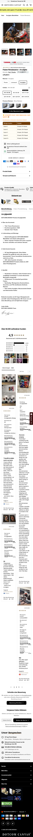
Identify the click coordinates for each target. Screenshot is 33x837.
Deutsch (21, 811)
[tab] (6, 209)
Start (2, 15)
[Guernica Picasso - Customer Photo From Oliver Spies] (13, 355)
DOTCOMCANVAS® (11, 829)
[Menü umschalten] (2, 5)
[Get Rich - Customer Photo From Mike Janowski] (19, 361)
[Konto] (27, 5)
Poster (6, 82)
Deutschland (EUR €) (10, 811)
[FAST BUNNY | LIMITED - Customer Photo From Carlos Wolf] (13, 361)
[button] (10, 509)
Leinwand (14, 82)
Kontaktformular (26, 695)
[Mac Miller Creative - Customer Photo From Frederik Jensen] (26, 361)
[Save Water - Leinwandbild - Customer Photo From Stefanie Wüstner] (19, 355)
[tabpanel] (16, 265)
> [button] (22, 687)
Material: (8, 78)
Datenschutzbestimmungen (14, 726)
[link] (16, 201)
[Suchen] (24, 5)
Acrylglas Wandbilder (12, 15)
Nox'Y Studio (12, 72)
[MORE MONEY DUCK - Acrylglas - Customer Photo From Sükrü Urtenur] (7, 361)
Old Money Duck (23, 668)
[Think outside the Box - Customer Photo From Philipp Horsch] (7, 355)
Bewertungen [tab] (6, 368)
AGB (24, 726)
